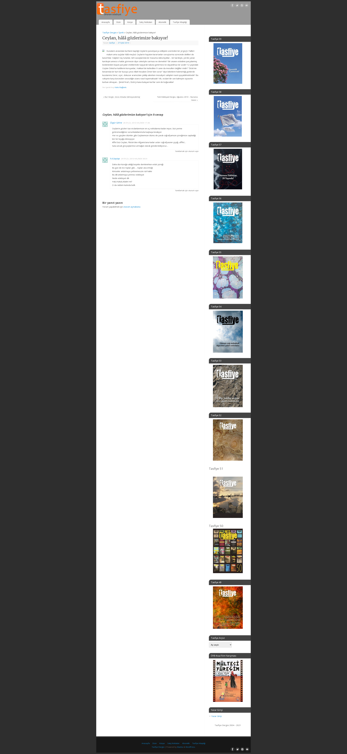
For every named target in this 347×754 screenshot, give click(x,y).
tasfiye (112, 43)
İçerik (121, 32)
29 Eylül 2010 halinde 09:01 (134, 159)
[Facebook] (232, 6)
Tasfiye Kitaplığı (180, 22)
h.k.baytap (115, 158)
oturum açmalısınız (131, 206)
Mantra (180, 747)
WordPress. (190, 747)
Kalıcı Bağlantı (120, 87)
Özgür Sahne (116, 122)
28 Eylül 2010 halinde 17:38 (136, 123)
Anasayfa (106, 22)
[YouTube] (247, 6)
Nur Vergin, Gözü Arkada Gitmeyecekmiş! (121, 97)
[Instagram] (242, 6)
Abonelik (162, 22)
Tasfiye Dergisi (109, 32)
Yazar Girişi (216, 716)
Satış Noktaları (145, 22)
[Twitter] (237, 6)
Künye (130, 22)
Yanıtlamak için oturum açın (187, 151)
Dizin (118, 22)
